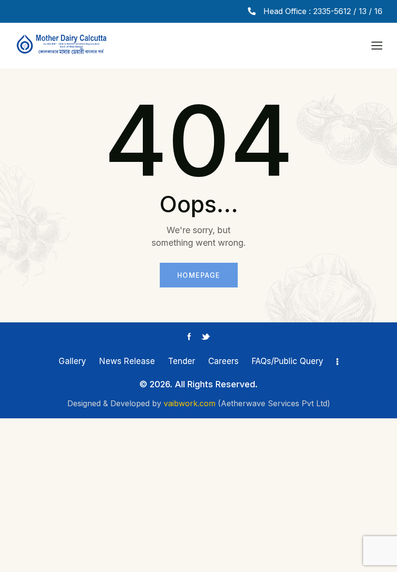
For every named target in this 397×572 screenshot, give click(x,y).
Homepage (198, 275)
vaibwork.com (189, 403)
